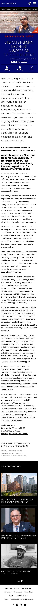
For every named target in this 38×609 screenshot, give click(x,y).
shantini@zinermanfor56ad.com (14, 434)
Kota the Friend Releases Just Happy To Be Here (16, 572)
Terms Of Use (26, 588)
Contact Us (18, 592)
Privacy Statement (12, 588)
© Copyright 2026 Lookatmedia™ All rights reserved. (19, 599)
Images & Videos (22, 595)
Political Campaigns (7, 453)
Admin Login (28, 592)
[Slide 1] (19, 581)
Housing (19, 451)
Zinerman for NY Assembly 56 (16, 446)
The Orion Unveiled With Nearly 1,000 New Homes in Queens (17, 501)
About (11, 595)
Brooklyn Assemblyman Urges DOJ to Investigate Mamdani (18, 536)
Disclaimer (7, 592)
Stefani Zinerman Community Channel (14, 9)
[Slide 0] (16, 581)
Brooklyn (3, 451)
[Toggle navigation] (34, 3)
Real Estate (18, 453)
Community (12, 451)
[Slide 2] (22, 581)
